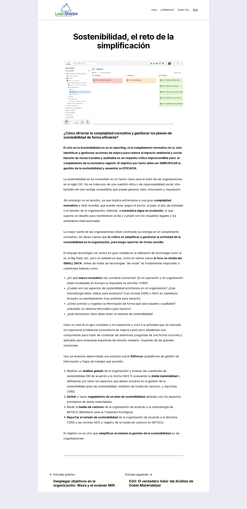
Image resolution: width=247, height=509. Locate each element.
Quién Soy (183, 9)
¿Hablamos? (167, 9)
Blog (195, 9)
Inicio (154, 9)
